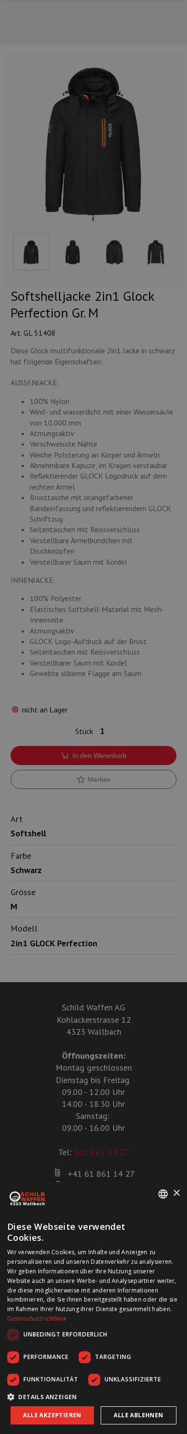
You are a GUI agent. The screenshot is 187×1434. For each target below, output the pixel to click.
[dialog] (93, 1308)
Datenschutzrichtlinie (37, 1318)
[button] (93, 1396)
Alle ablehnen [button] (138, 1415)
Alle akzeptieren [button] (52, 1415)
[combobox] (163, 1194)
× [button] (176, 1193)
